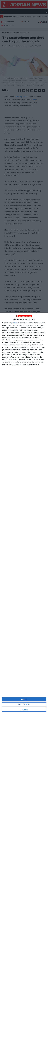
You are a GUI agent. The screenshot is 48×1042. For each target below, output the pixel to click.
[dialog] (24, 677)
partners (14, 323)
